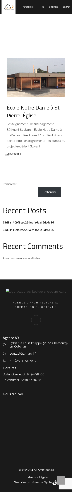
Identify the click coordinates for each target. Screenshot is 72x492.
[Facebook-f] (36, 320)
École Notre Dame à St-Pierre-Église (34, 111)
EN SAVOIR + (14, 154)
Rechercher (9, 184)
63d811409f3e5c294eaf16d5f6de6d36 (28, 222)
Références (28, 7)
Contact (66, 7)
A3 (43, 7)
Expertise (53, 7)
